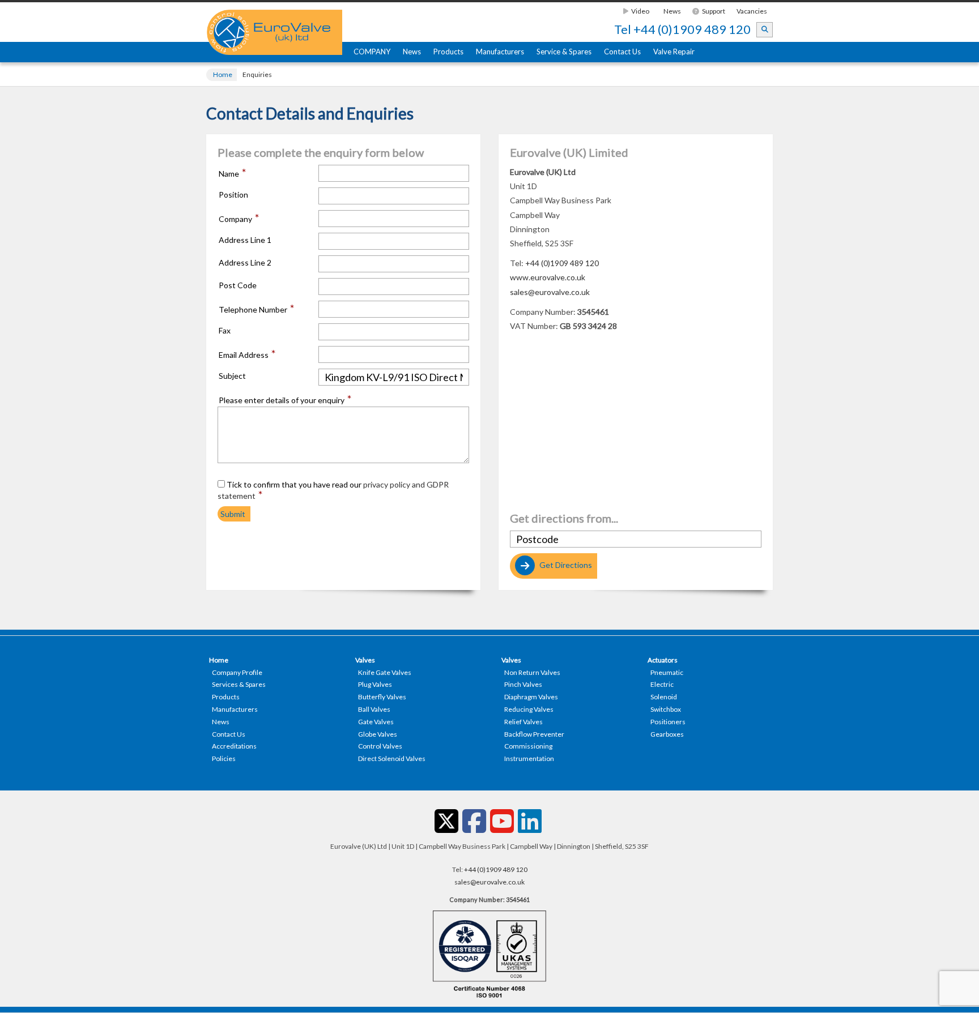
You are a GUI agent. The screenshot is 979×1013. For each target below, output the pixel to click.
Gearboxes (667, 734)
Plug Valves (375, 684)
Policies (224, 758)
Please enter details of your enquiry (285, 399)
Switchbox (665, 709)
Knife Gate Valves (384, 672)
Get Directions (565, 565)
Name (232, 173)
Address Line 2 (245, 262)
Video (640, 11)
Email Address (247, 354)
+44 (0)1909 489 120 (682, 29)
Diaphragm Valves (531, 697)
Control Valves (380, 746)
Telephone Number (257, 309)
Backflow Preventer (534, 734)
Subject (232, 376)
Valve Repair (674, 51)
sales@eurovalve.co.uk (550, 292)
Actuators (663, 660)
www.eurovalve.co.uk (547, 277)
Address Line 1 (245, 240)
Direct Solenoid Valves (391, 758)
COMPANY (372, 51)
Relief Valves (523, 721)
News (672, 11)
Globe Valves (377, 734)
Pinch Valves (523, 684)
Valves (365, 660)
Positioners (668, 721)
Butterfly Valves (382, 697)
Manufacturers (500, 51)
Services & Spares (239, 684)
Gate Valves (376, 721)
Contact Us (622, 51)
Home (222, 74)
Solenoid (663, 697)
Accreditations (234, 746)
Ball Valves (374, 709)
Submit (232, 514)
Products (448, 51)
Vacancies (752, 11)
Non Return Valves (532, 672)
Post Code (238, 285)
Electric (662, 684)
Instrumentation (529, 758)
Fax (225, 330)
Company (239, 218)
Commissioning (528, 746)
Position (233, 194)
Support (713, 11)
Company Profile (237, 672)
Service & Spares (564, 51)
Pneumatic (666, 672)
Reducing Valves (529, 709)
